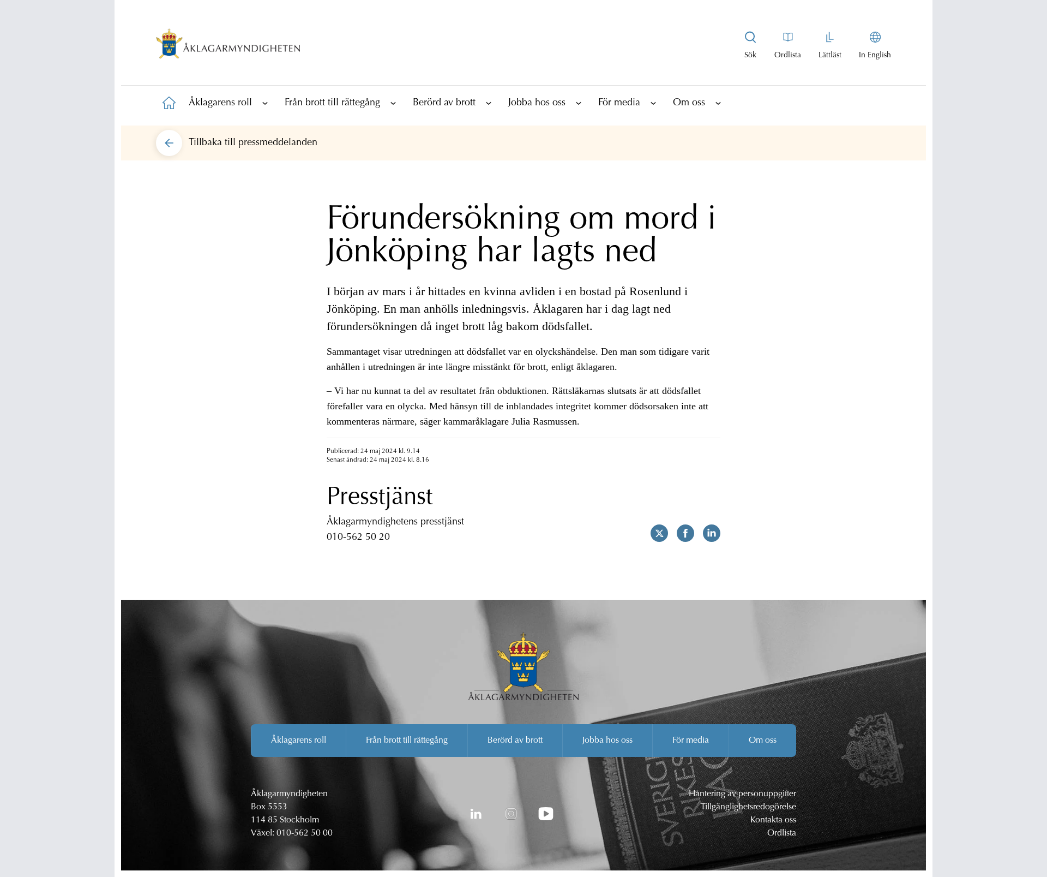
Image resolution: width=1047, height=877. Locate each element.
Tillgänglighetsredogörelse (748, 807)
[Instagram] (511, 813)
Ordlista (781, 833)
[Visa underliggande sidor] (265, 102)
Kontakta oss (773, 820)
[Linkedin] (707, 533)
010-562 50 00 (304, 833)
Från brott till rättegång (332, 103)
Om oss (689, 103)
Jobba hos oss (536, 103)
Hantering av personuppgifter (742, 794)
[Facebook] (681, 533)
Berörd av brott (444, 103)
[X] (655, 533)
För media (619, 103)
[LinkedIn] (476, 813)
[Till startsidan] (169, 102)
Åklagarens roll (220, 103)
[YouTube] (546, 813)
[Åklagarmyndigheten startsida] (228, 46)
